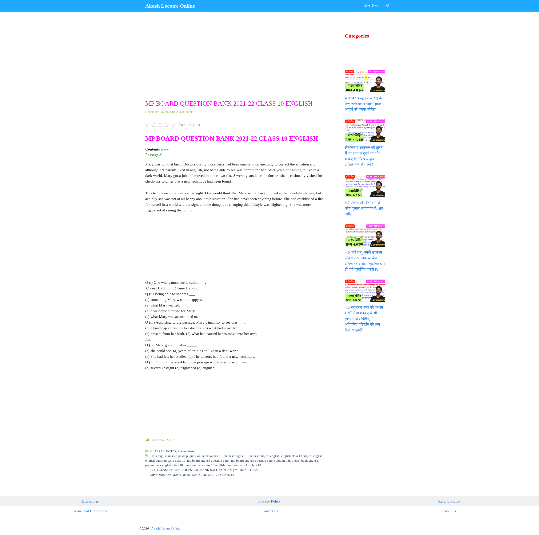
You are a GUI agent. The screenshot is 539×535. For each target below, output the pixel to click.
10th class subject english (263, 456)
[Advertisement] (235, 68)
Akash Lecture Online (170, 6)
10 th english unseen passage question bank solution (184, 456)
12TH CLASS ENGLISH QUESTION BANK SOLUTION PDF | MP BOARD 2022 (204, 470)
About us (449, 511)
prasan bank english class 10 (164, 465)
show (165, 149)
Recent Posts (186, 451)
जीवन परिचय (371, 5)
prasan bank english (305, 460)
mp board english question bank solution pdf (260, 460)
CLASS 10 (157, 451)
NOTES (171, 451)
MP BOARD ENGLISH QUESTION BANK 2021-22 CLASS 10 (192, 474)
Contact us (269, 511)
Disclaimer (90, 501)
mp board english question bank (208, 460)
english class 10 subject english (302, 456)
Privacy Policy (269, 501)
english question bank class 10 (165, 460)
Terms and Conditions (90, 511)
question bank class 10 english (205, 465)
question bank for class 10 (244, 465)
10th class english (232, 456)
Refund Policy (449, 501)
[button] (388, 6)
